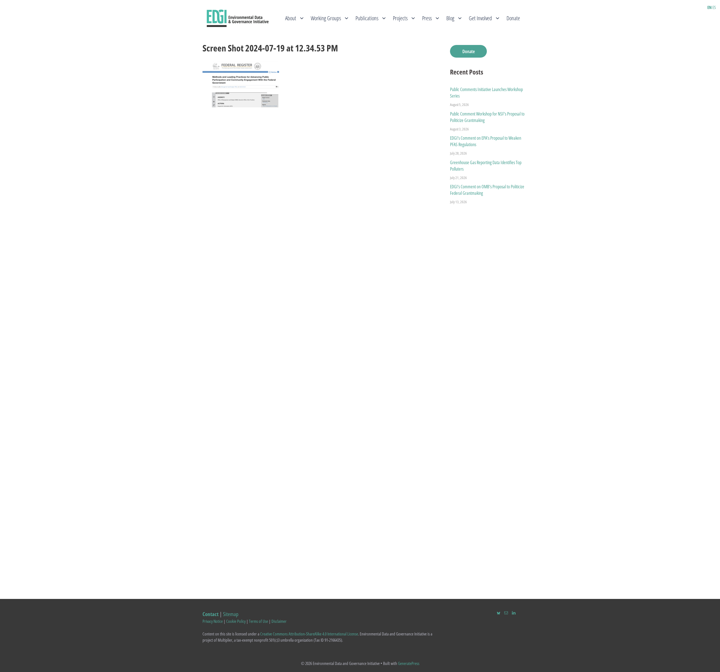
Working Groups (326, 18)
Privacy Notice (212, 621)
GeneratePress (408, 663)
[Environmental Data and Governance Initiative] (237, 18)
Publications (367, 18)
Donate (513, 18)
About (290, 18)
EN (709, 7)
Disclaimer (279, 621)
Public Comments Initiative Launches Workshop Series (486, 92)
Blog (450, 18)
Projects (400, 18)
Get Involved (480, 18)
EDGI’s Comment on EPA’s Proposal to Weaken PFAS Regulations (485, 141)
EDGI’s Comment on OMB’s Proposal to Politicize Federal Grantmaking (487, 190)
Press (427, 18)
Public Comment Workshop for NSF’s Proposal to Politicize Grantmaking (487, 117)
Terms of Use (258, 621)
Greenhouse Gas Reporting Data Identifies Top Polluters (485, 165)
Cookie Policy (236, 621)
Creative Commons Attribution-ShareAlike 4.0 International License (309, 634)
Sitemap (230, 613)
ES (714, 7)
